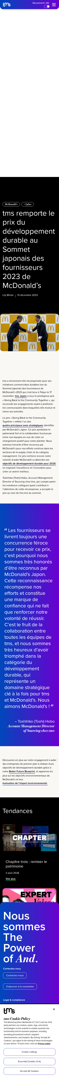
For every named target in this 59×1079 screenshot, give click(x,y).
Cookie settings (29, 1051)
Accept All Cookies (29, 1071)
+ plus (27, 204)
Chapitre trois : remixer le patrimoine (26, 863)
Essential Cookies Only (29, 1061)
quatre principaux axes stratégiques (23, 425)
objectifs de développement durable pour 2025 (29, 463)
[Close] (54, 1009)
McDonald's (11, 204)
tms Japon (21, 396)
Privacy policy (44, 1043)
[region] (29, 1041)
